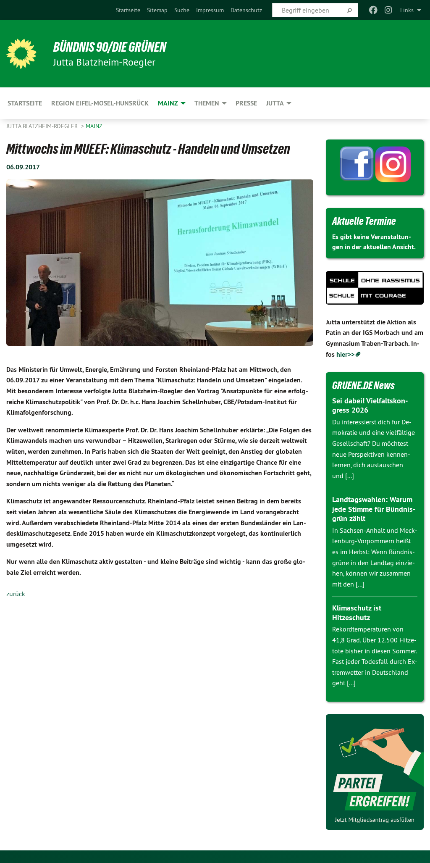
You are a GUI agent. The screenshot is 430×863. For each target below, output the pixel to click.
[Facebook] (373, 10)
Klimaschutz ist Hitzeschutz (356, 612)
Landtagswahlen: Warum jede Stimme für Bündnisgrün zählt (373, 509)
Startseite (128, 10)
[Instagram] (388, 10)
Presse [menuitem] (246, 103)
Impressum (210, 10)
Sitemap (157, 10)
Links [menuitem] (407, 10)
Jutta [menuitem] (275, 103)
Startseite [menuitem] (25, 103)
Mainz (94, 126)
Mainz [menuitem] (168, 103)
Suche (181, 10)
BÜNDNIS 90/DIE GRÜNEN (109, 47)
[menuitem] (128, 10)
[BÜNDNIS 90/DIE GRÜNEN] (21, 54)
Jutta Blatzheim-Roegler (42, 126)
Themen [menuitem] (206, 103)
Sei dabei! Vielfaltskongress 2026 (370, 405)
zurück (15, 593)
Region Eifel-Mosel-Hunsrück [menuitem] (100, 103)
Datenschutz (246, 10)
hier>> (345, 354)
